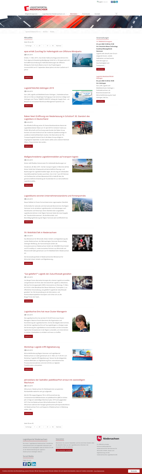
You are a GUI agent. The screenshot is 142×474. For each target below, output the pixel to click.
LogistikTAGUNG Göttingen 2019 (39, 88)
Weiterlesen (28, 77)
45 (53, 46)
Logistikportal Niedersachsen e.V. (53, 14)
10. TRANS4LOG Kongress (104, 41)
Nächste (58, 46)
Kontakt (97, 14)
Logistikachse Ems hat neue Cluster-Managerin (45, 311)
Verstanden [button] (134, 471)
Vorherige (28, 46)
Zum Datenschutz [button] (99, 471)
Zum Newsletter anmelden (64, 450)
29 (39, 46)
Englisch (105, 2)
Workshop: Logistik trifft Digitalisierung (42, 346)
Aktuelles (52, 31)
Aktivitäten (73, 14)
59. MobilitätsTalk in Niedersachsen (40, 232)
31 (47, 46)
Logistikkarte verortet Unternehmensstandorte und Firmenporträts (55, 195)
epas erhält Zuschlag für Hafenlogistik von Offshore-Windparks (53, 51)
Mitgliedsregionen (31, 14)
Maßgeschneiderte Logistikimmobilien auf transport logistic (51, 156)
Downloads (86, 14)
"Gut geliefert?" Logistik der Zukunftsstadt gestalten (47, 273)
